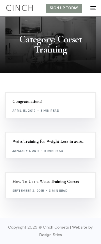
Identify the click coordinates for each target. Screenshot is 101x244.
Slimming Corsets (73, 95)
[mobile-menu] (92, 8)
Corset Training (29, 95)
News (51, 95)
